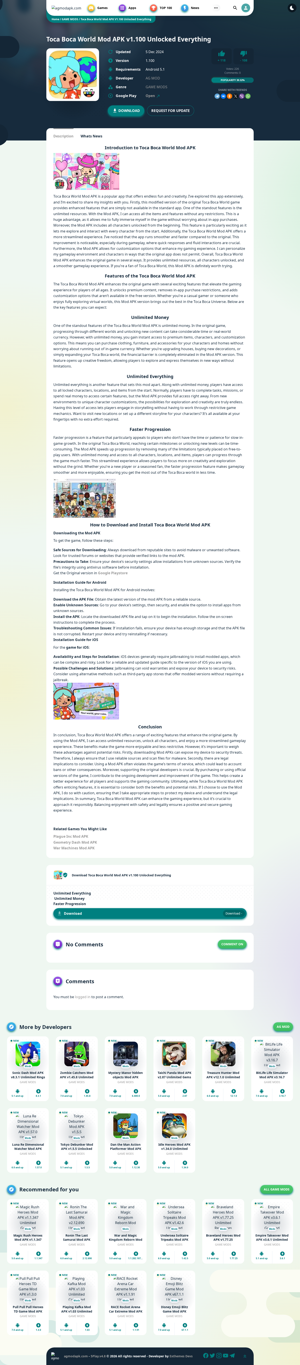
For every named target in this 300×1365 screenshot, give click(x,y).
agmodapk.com (76, 1356)
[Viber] (241, 96)
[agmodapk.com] (66, 8)
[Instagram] (219, 1356)
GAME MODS (156, 87)
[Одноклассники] (229, 96)
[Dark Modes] (292, 8)
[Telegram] (217, 96)
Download (129, 110)
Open (151, 95)
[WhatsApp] (248, 96)
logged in (82, 996)
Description (63, 136)
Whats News (91, 136)
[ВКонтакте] (223, 96)
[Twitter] (213, 1356)
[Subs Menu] (215, 7)
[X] (235, 96)
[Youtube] (226, 1356)
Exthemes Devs (181, 1356)
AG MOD (153, 78)
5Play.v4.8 (98, 1356)
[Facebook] (206, 1356)
